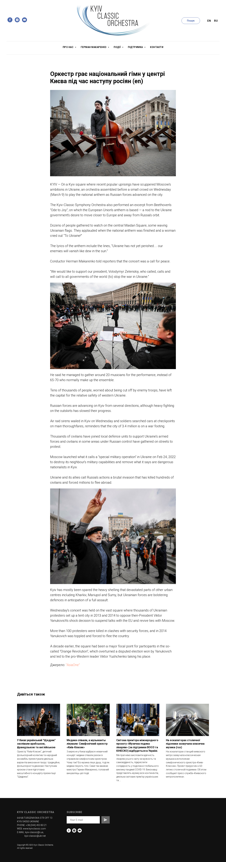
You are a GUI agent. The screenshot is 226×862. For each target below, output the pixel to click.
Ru (216, 20)
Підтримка (135, 47)
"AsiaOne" (73, 665)
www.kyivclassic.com (34, 828)
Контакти (156, 47)
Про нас (68, 47)
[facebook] (9, 19)
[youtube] (24, 19)
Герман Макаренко (94, 47)
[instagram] (17, 19)
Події (117, 47)
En (209, 20)
